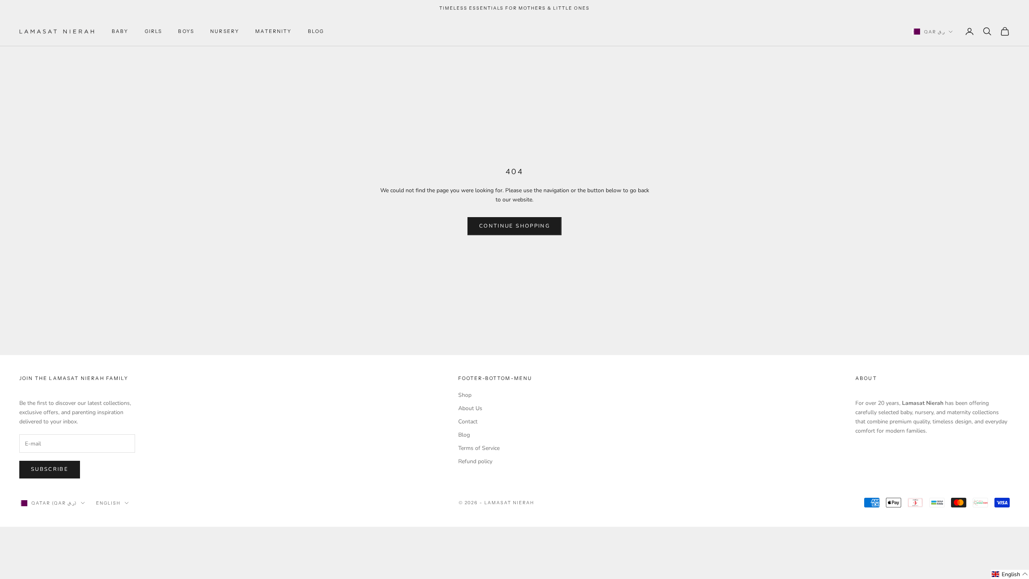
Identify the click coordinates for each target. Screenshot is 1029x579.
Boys (186, 31)
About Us (470, 408)
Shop (464, 395)
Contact (468, 421)
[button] (1010, 574)
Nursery (224, 31)
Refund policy (475, 461)
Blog (316, 31)
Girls (153, 31)
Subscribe (49, 469)
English (108, 503)
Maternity (273, 31)
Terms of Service (479, 448)
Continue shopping (514, 226)
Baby (120, 31)
